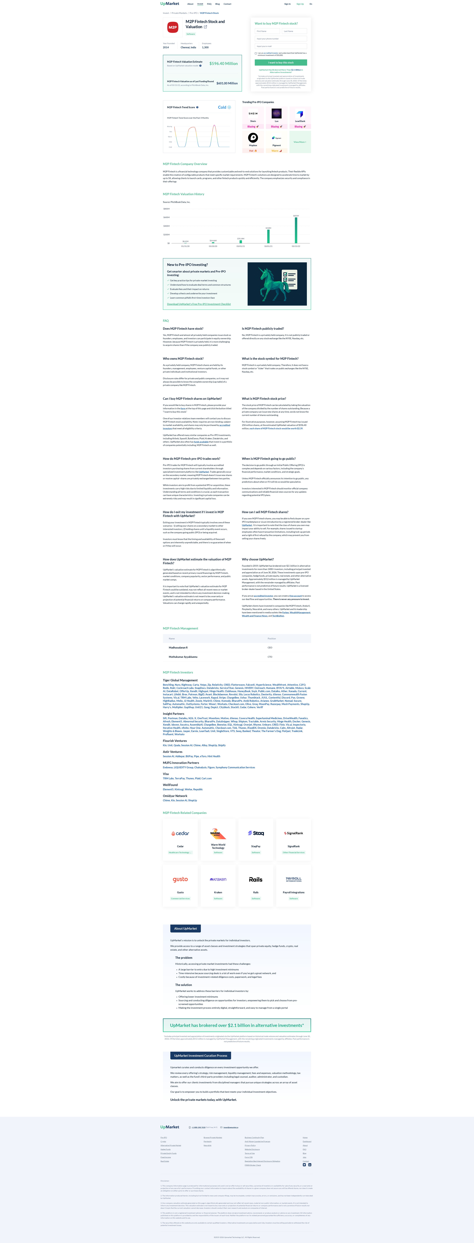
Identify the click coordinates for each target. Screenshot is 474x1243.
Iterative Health (171, 727)
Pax (293, 697)
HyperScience (263, 684)
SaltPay (167, 703)
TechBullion (278, 615)
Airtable (289, 687)
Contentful (274, 697)
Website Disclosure (252, 1149)
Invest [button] (200, 3)
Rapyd (214, 697)
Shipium (243, 721)
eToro (203, 756)
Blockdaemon (220, 694)
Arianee (264, 700)
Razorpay (275, 703)
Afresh (166, 721)
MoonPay (264, 703)
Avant (208, 694)
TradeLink (297, 731)
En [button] (311, 4)
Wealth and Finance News (254, 615)
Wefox (188, 789)
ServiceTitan (227, 687)
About (190, 4)
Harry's (167, 707)
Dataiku (275, 691)
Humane (270, 687)
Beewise (222, 724)
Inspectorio (299, 724)
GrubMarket (277, 700)
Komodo (226, 700)
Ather (284, 691)
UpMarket (204, 471)
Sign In (287, 4)
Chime (216, 700)
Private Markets (179, 13)
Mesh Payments (290, 703)
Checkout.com (236, 703)
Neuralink (207, 1145)
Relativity (217, 684)
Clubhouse (230, 691)
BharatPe (237, 700)
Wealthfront (279, 684)
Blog (217, 4)
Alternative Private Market (171, 1145)
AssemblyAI (196, 724)
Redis (166, 687)
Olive (248, 703)
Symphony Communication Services (235, 767)
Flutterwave (238, 684)
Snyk (254, 691)
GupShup (189, 707)
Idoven (175, 724)
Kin (165, 745)
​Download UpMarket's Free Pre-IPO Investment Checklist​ (199, 304)
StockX (235, 707)
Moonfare (214, 718)
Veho (195, 697)
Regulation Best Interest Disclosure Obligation (262, 1161)
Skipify (222, 745)
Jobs (304, 1157)
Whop (234, 721)
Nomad (289, 700)
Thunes (242, 727)
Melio (179, 700)
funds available (201, 441)
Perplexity (208, 1141)
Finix (282, 724)
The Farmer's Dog (271, 731)
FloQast (286, 731)
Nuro (177, 684)
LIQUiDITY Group (183, 767)
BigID (201, 694)
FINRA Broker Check (253, 1165)
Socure (297, 700)
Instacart (168, 694)
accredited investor (271, 53)
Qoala (177, 745)
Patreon (192, 694)
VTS (232, 731)
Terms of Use (250, 1153)
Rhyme (257, 724)
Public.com (264, 691)
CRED (227, 684)
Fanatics (303, 718)
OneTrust (202, 718)
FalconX (250, 684)
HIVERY (249, 687)
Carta (196, 684)
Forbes (285, 612)
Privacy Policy (250, 1145)
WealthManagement (300, 612)
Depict (214, 707)
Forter (204, 703)
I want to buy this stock (281, 62)
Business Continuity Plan (254, 1137)
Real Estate (165, 1161)
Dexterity (266, 694)
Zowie (198, 700)
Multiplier (177, 707)
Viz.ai (176, 697)
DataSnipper (223, 721)
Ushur (243, 697)
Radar (299, 727)
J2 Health (189, 700)
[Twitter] (304, 1164)
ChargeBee (233, 697)
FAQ (209, 4)
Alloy (204, 745)
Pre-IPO (194, 13)
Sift (165, 718)
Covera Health (247, 718)
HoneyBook (243, 691)
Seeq (238, 731)
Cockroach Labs (185, 687)
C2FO (302, 684)
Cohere (251, 707)
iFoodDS (252, 727)
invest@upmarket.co (231, 1127)
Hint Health (213, 756)
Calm (283, 727)
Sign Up (300, 4)
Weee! (212, 703)
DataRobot (172, 691)
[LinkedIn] (309, 1164)
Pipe (196, 756)
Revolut (233, 694)
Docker (296, 721)
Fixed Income (166, 1157)
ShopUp (305, 703)
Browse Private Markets (213, 1137)
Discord (286, 697)
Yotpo (203, 684)
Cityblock (224, 707)
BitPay (189, 756)
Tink (234, 727)
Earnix (194, 731)
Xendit (193, 691)
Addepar (180, 756)
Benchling (168, 684)
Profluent (168, 734)
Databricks (213, 687)
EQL (230, 724)
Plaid (197, 778)
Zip (209, 684)
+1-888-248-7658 (198, 1127)
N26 (190, 718)
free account (296, 595)
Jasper (186, 731)
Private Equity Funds (169, 1153)
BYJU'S (280, 687)
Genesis (239, 687)
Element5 (176, 721)
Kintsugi (237, 724)
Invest (166, 13)
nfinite (185, 727)
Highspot (203, 691)
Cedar (243, 707)
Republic (198, 789)
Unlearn (266, 724)
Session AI (186, 745)
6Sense (277, 694)
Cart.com (207, 778)
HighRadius (169, 700)
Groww (300, 697)
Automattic (178, 703)
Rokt (172, 687)
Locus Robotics (252, 694)
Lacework (204, 697)
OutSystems (193, 703)
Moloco (299, 687)
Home (305, 1137)
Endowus (168, 767)
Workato (222, 703)
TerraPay (180, 778)
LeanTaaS (204, 731)
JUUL (264, 697)
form (183, 408)
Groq (255, 703)
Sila (241, 694)
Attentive (292, 684)
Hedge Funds (166, 1149)
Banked (246, 731)
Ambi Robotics (251, 700)
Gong (207, 707)
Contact (227, 4)
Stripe (222, 697)
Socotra (184, 724)
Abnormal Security (193, 721)
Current (302, 691)
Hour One (195, 727)
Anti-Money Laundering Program (257, 1141)
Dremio (262, 727)
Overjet (248, 724)
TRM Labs (185, 697)
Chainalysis (200, 767)
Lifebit (177, 694)
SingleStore (223, 731)
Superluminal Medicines (269, 718)
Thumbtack (254, 697)
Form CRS (249, 1157)
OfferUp (184, 691)
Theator (256, 731)
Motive (225, 718)
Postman (173, 718)
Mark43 (207, 700)
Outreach (259, 687)
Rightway (186, 684)
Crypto (163, 1141)
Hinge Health (216, 691)
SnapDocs (200, 687)
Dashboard (307, 1141)
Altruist (291, 727)
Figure (211, 767)
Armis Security (268, 721)
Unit (213, 731)
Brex (184, 694)
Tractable (253, 721)
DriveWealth (290, 718)
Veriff (260, 707)
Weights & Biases (172, 731)
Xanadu (292, 691)
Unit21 (199, 707)
